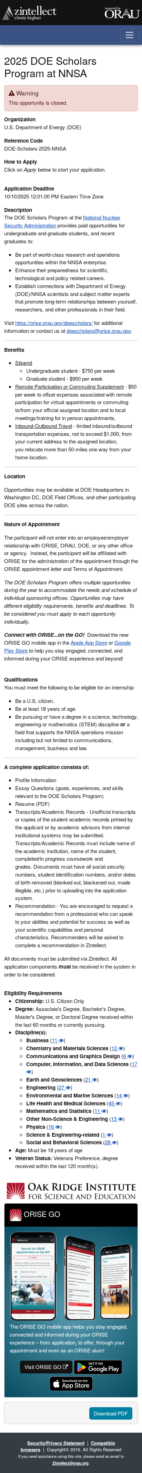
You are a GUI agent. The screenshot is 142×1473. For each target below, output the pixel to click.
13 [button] (114, 1118)
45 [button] (112, 1103)
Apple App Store (89, 642)
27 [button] (62, 1087)
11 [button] (55, 1040)
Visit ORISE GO (43, 1366)
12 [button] (114, 1048)
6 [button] (125, 1056)
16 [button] (51, 1126)
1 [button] (104, 1134)
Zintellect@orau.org (70, 1463)
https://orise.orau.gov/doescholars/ (54, 322)
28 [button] (108, 1142)
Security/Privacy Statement (55, 1443)
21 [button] (88, 1079)
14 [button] (119, 1095)
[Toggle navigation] (129, 35)
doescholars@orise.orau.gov (99, 330)
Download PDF (111, 1413)
